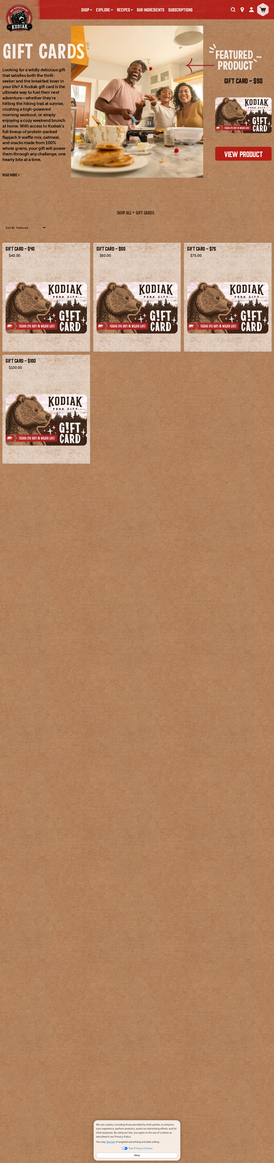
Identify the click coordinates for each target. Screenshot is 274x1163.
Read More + (11, 174)
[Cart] (262, 9)
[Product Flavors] (46, 262)
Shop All (124, 212)
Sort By (10, 228)
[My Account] (251, 9)
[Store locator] (242, 9)
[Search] (233, 9)
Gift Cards (145, 212)
